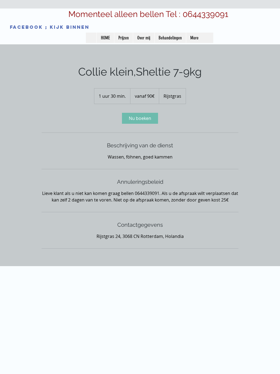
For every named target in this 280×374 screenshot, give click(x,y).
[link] (140, 118)
